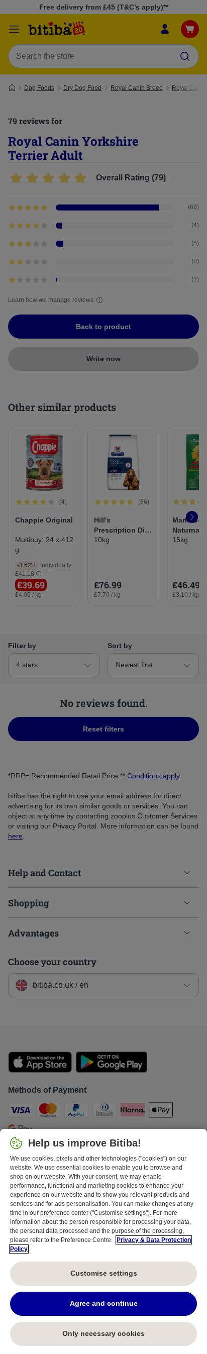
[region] (103, 1241)
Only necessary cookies (103, 1333)
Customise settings (103, 1273)
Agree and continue (104, 1303)
